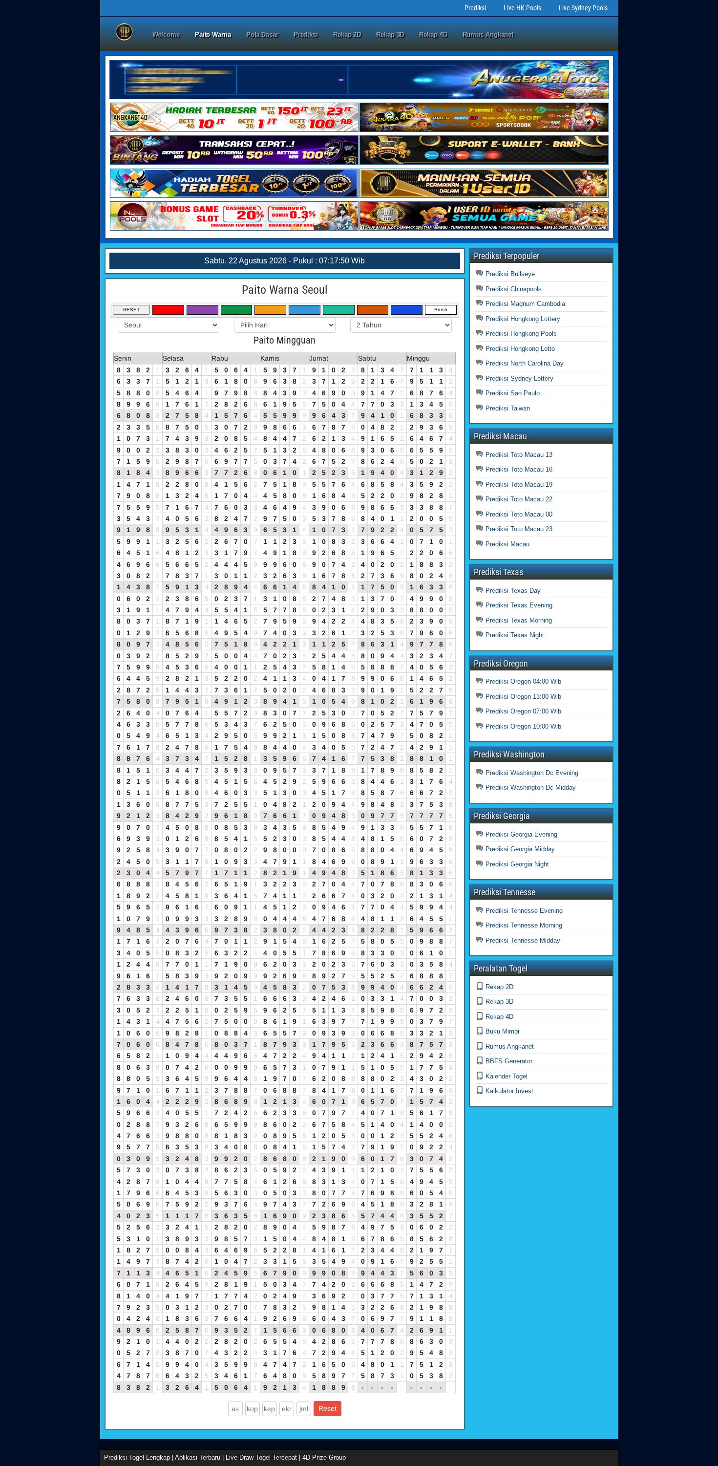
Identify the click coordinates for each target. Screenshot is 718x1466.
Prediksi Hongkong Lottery (523, 319)
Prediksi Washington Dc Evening (532, 772)
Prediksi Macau (507, 544)
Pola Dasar (262, 34)
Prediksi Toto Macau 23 (519, 529)
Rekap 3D (390, 34)
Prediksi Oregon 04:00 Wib (523, 681)
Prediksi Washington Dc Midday (531, 787)
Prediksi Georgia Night (517, 864)
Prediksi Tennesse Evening (524, 910)
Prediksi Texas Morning (519, 620)
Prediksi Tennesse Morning (524, 925)
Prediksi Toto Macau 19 (519, 484)
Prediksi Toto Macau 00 (519, 514)
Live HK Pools (522, 8)
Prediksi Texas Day (513, 590)
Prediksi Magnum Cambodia (525, 303)
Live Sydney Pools (583, 8)
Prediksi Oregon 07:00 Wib (523, 711)
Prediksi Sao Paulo (513, 393)
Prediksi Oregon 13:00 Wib (523, 696)
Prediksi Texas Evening (519, 605)
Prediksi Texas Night (515, 635)
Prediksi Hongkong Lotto (520, 348)
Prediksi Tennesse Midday (523, 940)
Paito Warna (213, 34)
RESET (131, 309)
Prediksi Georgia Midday (520, 849)
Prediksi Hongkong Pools (521, 333)
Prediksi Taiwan (508, 408)
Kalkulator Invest (509, 1091)
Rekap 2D (347, 34)
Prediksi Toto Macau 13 (519, 454)
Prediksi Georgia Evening (521, 834)
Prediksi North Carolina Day (525, 363)
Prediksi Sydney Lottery (519, 378)
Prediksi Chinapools (514, 289)
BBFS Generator (509, 1061)
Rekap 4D (433, 34)
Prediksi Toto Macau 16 (519, 469)
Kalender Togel (507, 1076)
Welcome (166, 34)
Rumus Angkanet (488, 34)
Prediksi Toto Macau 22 (519, 499)
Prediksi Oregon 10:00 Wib (523, 726)
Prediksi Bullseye (510, 274)
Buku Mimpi (502, 1031)
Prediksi (475, 8)
